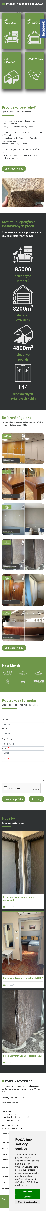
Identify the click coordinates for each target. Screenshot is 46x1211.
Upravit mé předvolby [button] (27, 1202)
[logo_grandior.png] (38, 673)
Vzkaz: (5, 759)
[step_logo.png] (23, 681)
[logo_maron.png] (38, 681)
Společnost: (7, 739)
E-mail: (5, 748)
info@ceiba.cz (13, 1120)
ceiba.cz (5, 1176)
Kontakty (36, 799)
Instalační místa (8, 1148)
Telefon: (5, 728)
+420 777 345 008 (14, 1128)
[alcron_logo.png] (23, 673)
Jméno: (5, 720)
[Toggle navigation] (5, 8)
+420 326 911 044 (12, 1126)
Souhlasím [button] (27, 1191)
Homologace (7, 1154)
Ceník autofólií (8, 1160)
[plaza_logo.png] (7, 673)
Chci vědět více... (13, 168)
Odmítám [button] (28, 1197)
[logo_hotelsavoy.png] (7, 681)
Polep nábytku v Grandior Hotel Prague (22, 1056)
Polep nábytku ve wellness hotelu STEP (23, 978)
